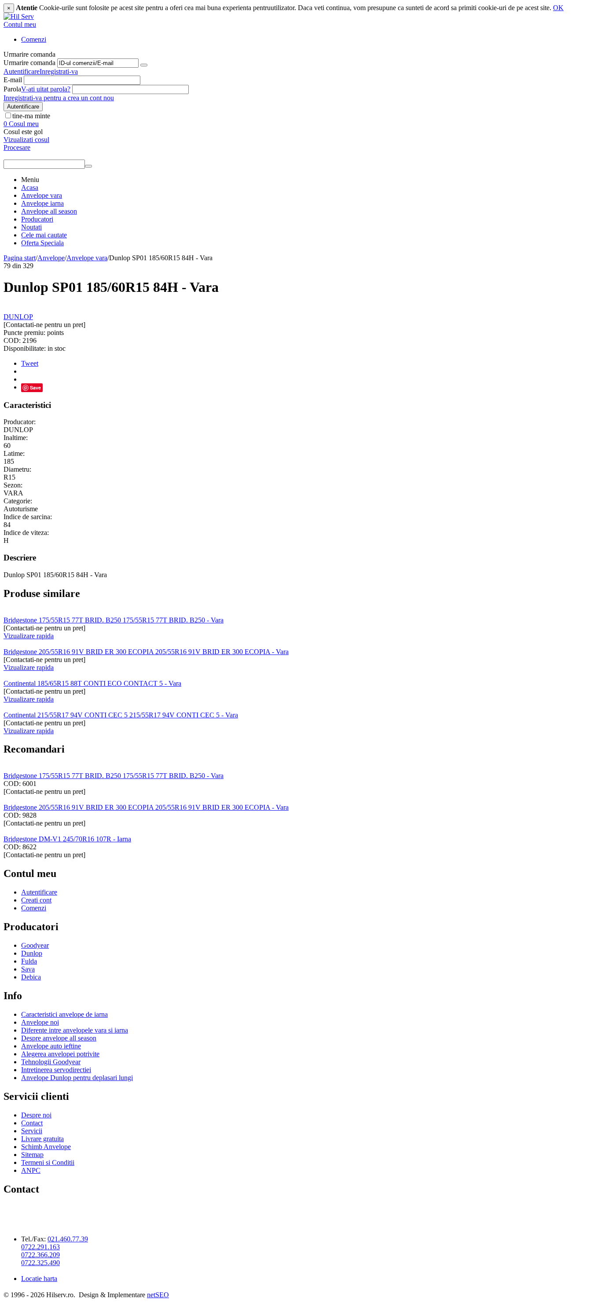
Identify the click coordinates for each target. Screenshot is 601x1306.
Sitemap (32, 1154)
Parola (12, 89)
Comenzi (33, 39)
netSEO (158, 1295)
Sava (28, 969)
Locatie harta (39, 1278)
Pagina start (20, 258)
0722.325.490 (40, 1262)
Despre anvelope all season (58, 1038)
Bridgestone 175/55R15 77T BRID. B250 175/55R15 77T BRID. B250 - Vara (114, 620)
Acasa (29, 187)
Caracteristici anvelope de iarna (64, 1014)
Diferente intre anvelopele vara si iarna (74, 1030)
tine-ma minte (31, 116)
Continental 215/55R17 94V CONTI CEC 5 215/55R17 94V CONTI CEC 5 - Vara (121, 715)
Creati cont (36, 900)
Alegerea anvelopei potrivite (60, 1054)
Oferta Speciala (42, 243)
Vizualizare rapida (29, 636)
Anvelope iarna (42, 203)
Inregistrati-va (59, 71)
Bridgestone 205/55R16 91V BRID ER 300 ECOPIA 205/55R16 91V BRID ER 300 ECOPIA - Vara (146, 651)
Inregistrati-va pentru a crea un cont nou (59, 98)
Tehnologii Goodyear (51, 1062)
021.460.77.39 (68, 1239)
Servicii (31, 1131)
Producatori (37, 219)
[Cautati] (88, 166)
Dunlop (31, 953)
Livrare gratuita (42, 1138)
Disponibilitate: (25, 348)
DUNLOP (18, 316)
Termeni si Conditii (47, 1162)
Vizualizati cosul (26, 139)
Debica (31, 977)
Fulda (29, 961)
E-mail (13, 80)
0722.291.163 (40, 1247)
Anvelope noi (40, 1022)
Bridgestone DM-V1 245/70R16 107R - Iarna (67, 839)
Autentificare (22, 71)
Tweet (29, 363)
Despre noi (36, 1115)
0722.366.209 (40, 1255)
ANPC (30, 1170)
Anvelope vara (41, 195)
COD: (12, 340)
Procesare (17, 147)
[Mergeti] (143, 65)
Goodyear (35, 945)
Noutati (31, 227)
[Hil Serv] (19, 16)
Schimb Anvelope (46, 1146)
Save (35, 387)
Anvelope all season (49, 211)
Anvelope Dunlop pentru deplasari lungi (77, 1077)
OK (558, 7)
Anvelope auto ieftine (51, 1046)
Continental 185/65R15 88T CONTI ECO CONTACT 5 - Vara (92, 683)
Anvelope (51, 258)
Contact (32, 1123)
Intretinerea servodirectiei (56, 1069)
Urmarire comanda (29, 62)
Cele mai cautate (44, 235)
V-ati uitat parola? (45, 89)
